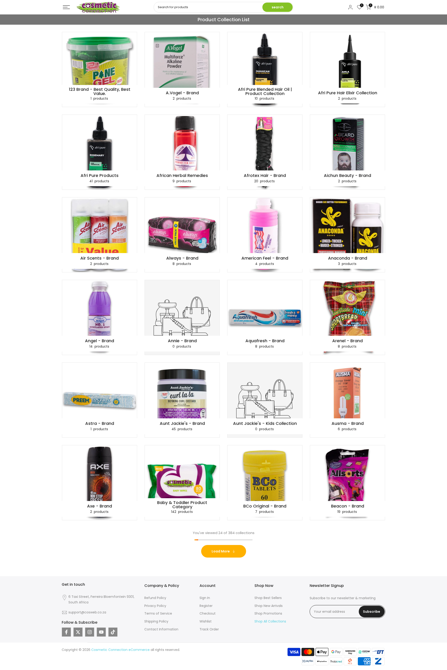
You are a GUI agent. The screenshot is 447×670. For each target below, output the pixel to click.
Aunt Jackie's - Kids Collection (265, 423)
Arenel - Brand (347, 341)
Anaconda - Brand (347, 258)
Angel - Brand (99, 341)
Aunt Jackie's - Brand (182, 423)
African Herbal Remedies (182, 175)
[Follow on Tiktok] (113, 632)
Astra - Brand (99, 423)
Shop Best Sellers (268, 598)
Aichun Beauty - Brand (347, 175)
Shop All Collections (270, 621)
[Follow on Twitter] (78, 632)
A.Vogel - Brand (182, 93)
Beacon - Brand (347, 506)
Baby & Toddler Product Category (182, 505)
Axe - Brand (99, 506)
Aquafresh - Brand (264, 341)
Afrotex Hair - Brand (265, 175)
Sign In (205, 598)
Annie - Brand (182, 341)
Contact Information (161, 629)
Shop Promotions (268, 613)
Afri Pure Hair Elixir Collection (347, 93)
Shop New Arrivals (268, 605)
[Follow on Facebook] (66, 632)
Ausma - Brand (348, 423)
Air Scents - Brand (99, 258)
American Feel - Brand (264, 258)
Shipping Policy (156, 621)
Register (206, 605)
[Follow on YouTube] (101, 632)
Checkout (208, 613)
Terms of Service (158, 613)
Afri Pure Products (100, 175)
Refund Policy (155, 598)
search (278, 7)
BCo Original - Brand (264, 506)
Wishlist (206, 621)
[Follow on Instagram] (89, 632)
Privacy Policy (155, 605)
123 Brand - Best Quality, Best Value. (99, 91)
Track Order (209, 629)
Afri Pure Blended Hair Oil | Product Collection (265, 91)
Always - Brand (182, 258)
